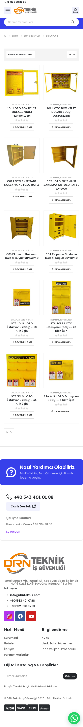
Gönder (70, 676)
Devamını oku (23, 127)
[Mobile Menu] (7, 10)
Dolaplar (15, 104)
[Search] (73, 22)
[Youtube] (31, 616)
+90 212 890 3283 (22, 606)
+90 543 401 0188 (22, 601)
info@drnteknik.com (25, 595)
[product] (21, 82)
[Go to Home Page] (5, 36)
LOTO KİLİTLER (27, 104)
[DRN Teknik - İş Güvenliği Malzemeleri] (25, 11)
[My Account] (75, 10)
